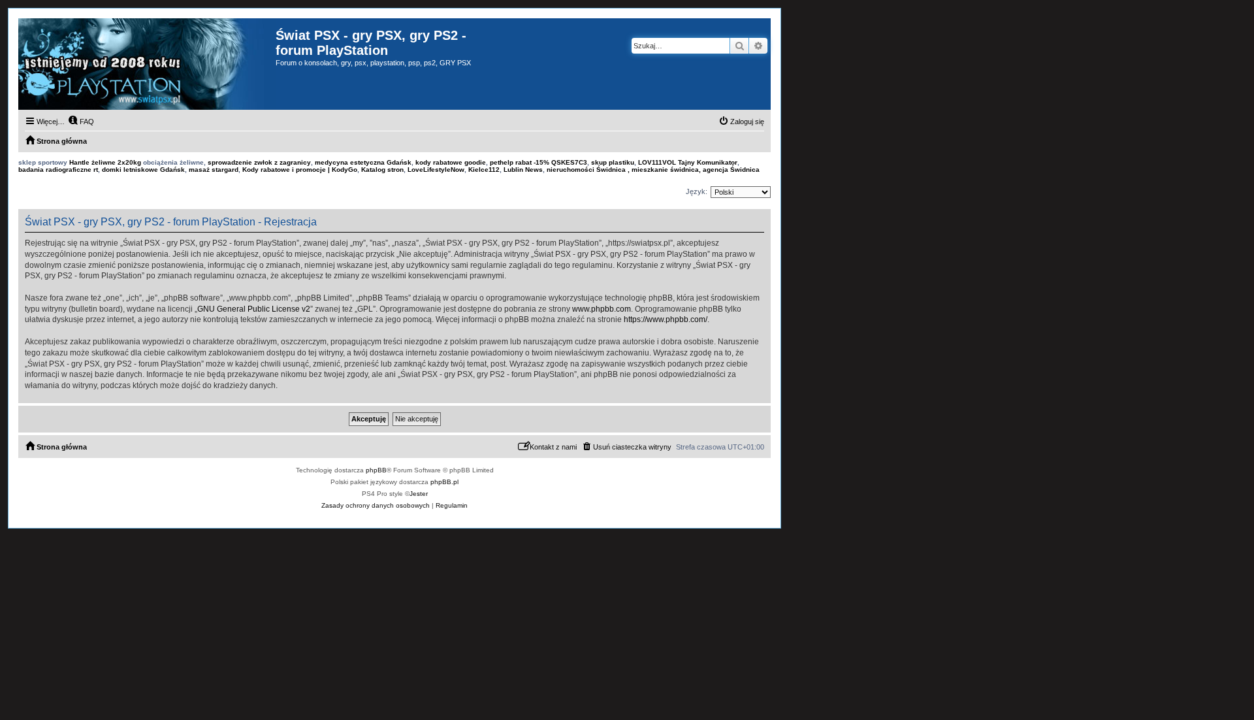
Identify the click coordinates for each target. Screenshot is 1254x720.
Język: (696, 191)
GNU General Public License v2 (253, 309)
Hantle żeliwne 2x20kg (105, 162)
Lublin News (523, 169)
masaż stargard (213, 169)
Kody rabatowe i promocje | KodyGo (299, 169)
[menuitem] (81, 121)
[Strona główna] (147, 64)
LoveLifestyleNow (436, 169)
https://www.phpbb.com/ (665, 319)
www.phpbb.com (601, 309)
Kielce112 (484, 169)
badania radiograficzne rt (58, 169)
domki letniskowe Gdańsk (143, 169)
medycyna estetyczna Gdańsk (363, 162)
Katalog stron (382, 169)
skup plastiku (612, 162)
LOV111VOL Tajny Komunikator (687, 162)
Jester (419, 493)
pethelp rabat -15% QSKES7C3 (538, 162)
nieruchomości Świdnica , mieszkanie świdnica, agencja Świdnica (653, 169)
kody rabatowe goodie (450, 162)
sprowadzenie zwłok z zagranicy (259, 162)
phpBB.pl (444, 481)
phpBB (376, 470)
